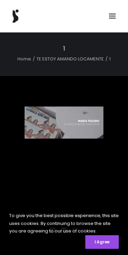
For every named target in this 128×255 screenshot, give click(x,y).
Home (24, 59)
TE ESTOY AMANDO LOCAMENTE (70, 59)
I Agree (102, 242)
